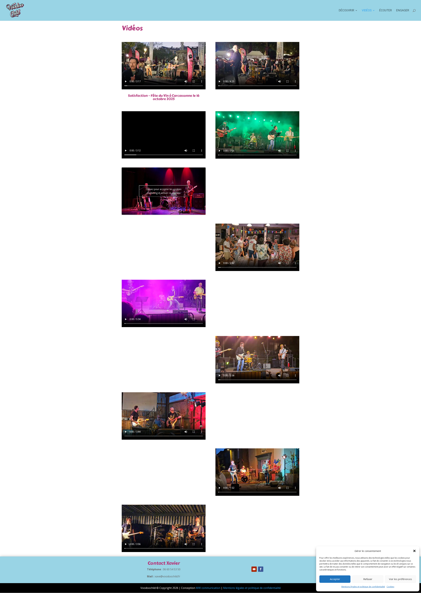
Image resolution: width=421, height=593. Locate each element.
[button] (414, 551)
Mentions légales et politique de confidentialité (363, 586)
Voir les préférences (400, 579)
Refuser (367, 579)
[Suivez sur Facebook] (260, 569)
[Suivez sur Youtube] (254, 569)
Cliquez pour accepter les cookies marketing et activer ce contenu (163, 191)
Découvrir (346, 10)
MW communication (208, 588)
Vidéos (367, 10)
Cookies (390, 586)
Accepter (335, 579)
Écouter (385, 10)
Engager (402, 10)
